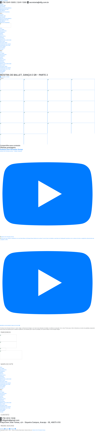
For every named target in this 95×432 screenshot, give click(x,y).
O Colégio (2, 29)
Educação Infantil (3, 42)
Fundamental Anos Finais (5, 45)
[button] (47, 13)
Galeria (1, 33)
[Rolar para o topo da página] (0, 431)
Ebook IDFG (2, 41)
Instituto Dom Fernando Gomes (38, 430)
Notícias (1, 34)
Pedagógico (2, 32)
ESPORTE (2, 37)
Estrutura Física (3, 30)
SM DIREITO (2, 10)
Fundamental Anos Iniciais (5, 44)
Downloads (2, 38)
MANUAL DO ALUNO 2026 (5, 40)
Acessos (1, 4)
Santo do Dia (2, 36)
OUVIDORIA (2, 47)
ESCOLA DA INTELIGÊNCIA (5, 8)
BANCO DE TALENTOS (4, 11)
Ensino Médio (3, 46)
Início (1, 28)
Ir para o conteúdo (4, 0)
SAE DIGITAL (2, 6)
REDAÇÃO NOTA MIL (4, 9)
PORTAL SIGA (3, 5)
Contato (1, 49)
